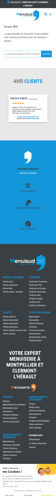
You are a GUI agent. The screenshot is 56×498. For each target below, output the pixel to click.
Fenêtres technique (37, 305)
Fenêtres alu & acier (37, 288)
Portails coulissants (11, 421)
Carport (32, 404)
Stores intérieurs (10, 455)
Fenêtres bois (35, 295)
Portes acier (8, 281)
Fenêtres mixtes (36, 298)
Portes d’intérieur (10, 448)
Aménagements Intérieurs (12, 436)
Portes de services (37, 330)
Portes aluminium (10, 285)
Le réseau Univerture (38, 444)
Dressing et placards (11, 445)
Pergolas (32, 417)
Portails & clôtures (10, 415)
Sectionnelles (34, 333)
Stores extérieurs (36, 424)
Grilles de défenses (37, 410)
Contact (32, 447)
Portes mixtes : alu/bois (13, 292)
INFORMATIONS (36, 435)
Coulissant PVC (35, 285)
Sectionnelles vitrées (38, 337)
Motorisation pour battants (14, 404)
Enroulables (34, 320)
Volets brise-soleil (10, 320)
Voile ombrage (35, 427)
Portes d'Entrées (13, 277)
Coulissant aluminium (38, 281)
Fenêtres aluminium (37, 292)
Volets (7, 312)
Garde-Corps (34, 407)
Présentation (34, 440)
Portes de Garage (40, 312)
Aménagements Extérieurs (38, 398)
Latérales (33, 327)
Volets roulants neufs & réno (15, 330)
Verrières (7, 458)
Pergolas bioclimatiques (39, 421)
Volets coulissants (10, 323)
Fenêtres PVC (35, 302)
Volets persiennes (10, 327)
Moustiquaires (35, 414)
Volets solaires (9, 333)
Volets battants (9, 316)
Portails (8, 397)
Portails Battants (10, 418)
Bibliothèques (8, 441)
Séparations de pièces (12, 451)
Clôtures (6, 401)
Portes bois (7, 288)
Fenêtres (34, 277)
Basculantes (34, 316)
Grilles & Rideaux (36, 323)
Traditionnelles (35, 340)
